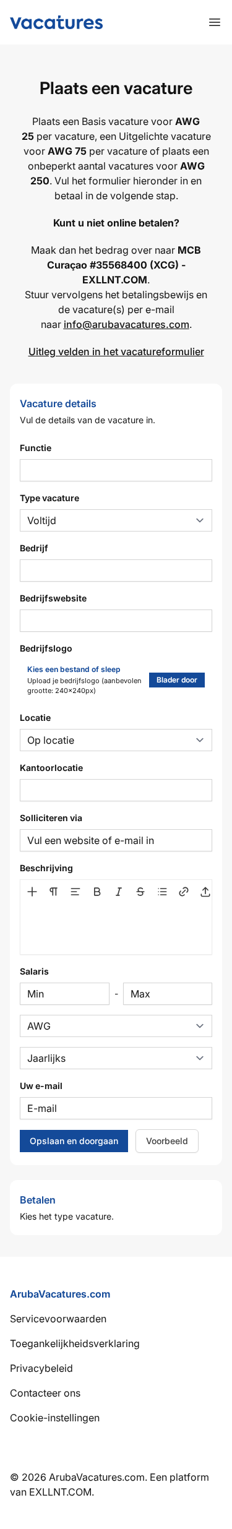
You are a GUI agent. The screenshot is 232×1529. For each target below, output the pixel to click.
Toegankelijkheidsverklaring (75, 1343)
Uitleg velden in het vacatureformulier (116, 351)
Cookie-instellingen (55, 1417)
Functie (35, 447)
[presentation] (116, 928)
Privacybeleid (41, 1368)
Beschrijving (46, 868)
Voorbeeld (167, 1140)
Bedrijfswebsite (53, 598)
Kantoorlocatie (51, 767)
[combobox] (116, 790)
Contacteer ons (45, 1393)
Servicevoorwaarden (58, 1318)
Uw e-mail (41, 1085)
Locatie (35, 717)
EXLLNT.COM (60, 1492)
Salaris (34, 971)
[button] (32, 891)
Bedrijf (34, 548)
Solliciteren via (51, 817)
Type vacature (49, 498)
